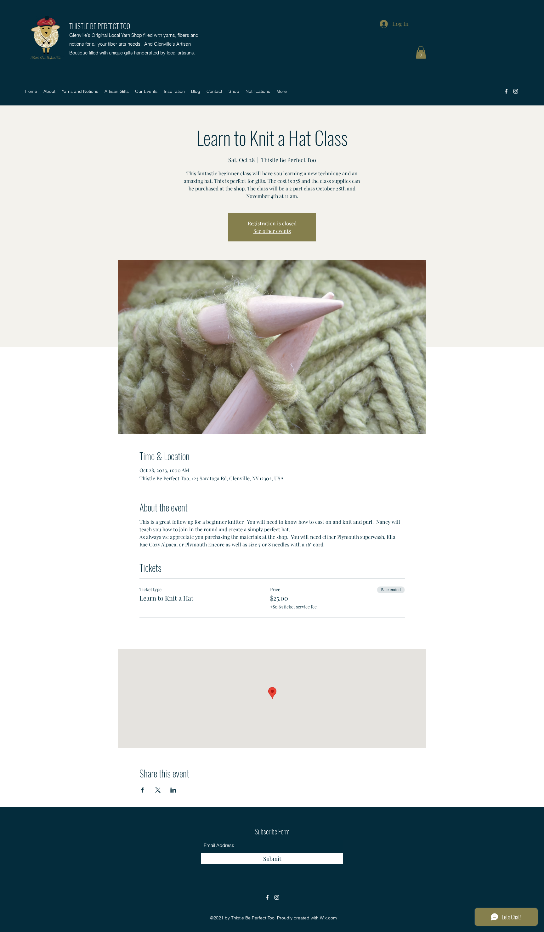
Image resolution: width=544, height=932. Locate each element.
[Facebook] (506, 91)
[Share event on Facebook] (142, 790)
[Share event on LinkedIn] (173, 790)
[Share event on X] (158, 790)
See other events (272, 231)
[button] (421, 52)
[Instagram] (516, 91)
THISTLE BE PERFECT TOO (99, 26)
